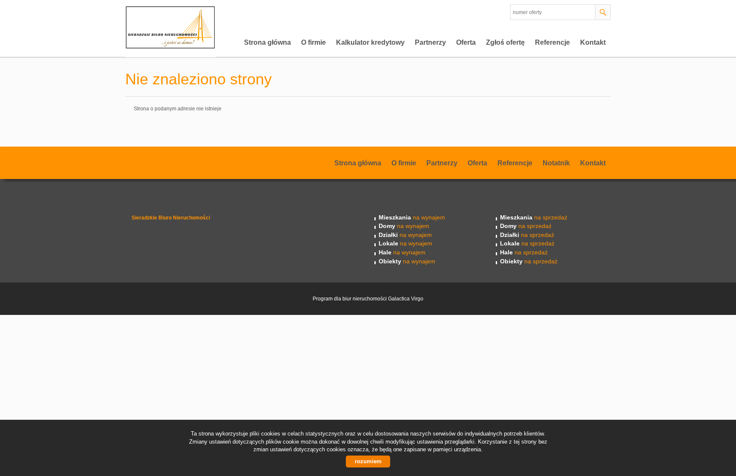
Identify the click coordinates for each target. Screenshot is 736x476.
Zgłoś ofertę (505, 42)
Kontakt (593, 42)
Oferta (466, 42)
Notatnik (556, 163)
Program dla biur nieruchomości (350, 299)
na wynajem (412, 217)
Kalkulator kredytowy (370, 42)
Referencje (552, 42)
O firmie (313, 42)
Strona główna (267, 42)
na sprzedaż (533, 217)
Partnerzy (430, 42)
